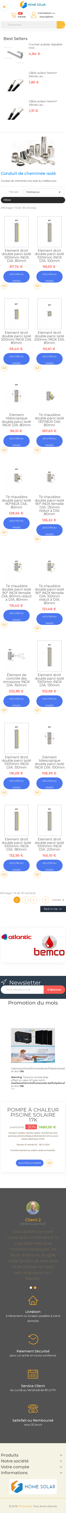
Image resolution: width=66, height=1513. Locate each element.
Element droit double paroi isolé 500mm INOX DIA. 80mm (16, 338)
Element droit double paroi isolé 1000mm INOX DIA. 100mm (49, 256)
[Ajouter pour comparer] (4, 286)
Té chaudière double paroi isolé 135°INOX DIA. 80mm (49, 420)
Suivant (58, 900)
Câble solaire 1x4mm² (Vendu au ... (43, 103)
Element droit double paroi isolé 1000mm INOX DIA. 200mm (49, 844)
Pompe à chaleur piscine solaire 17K (33, 1115)
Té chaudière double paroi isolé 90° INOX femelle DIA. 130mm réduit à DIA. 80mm (49, 505)
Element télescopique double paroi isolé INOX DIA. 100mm (50, 762)
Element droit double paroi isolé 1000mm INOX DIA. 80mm (16, 256)
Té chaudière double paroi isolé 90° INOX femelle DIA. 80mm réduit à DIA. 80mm (16, 593)
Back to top (53, 909)
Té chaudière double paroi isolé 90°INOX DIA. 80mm (16, 502)
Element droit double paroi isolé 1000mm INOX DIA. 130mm (49, 680)
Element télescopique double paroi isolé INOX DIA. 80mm (16, 420)
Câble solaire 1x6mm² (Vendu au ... (43, 74)
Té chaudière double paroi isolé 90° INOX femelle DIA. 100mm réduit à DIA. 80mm (49, 594)
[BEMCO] (41, 945)
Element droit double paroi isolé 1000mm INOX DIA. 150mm (16, 762)
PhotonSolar (25, 1506)
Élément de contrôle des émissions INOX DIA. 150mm (16, 680)
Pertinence (44, 192)
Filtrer (7, 199)
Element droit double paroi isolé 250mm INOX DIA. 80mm (49, 338)
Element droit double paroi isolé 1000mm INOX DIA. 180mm (16, 844)
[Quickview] (17, 236)
